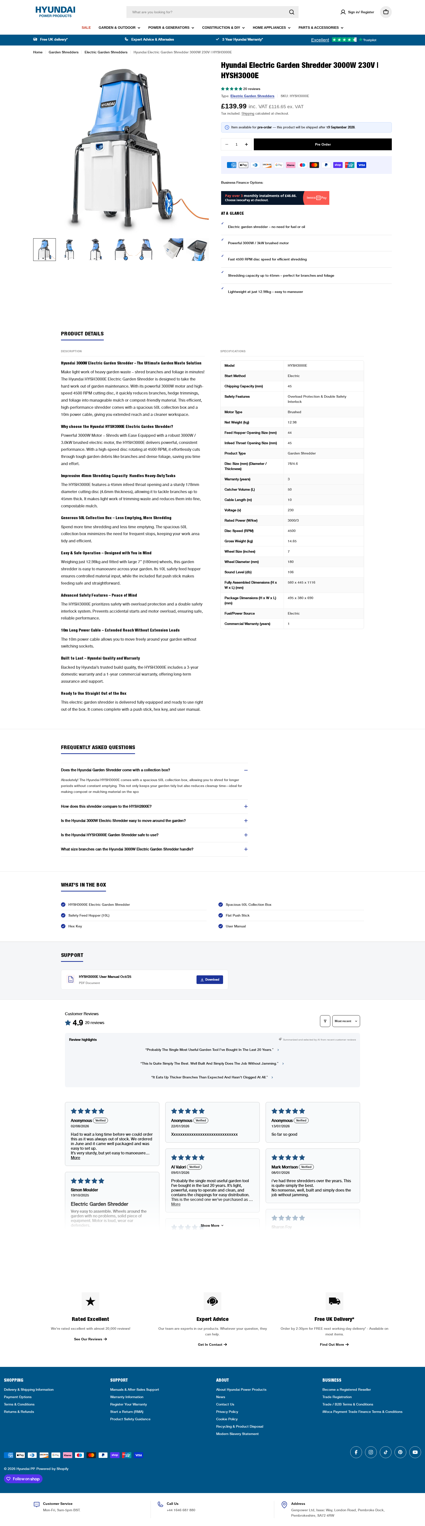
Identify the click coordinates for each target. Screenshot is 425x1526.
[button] (232, 89)
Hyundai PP (25, 1469)
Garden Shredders (63, 52)
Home (38, 52)
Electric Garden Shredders (106, 52)
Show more (210, 1225)
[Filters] (325, 1021)
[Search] (292, 12)
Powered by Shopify (52, 1469)
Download (212, 979)
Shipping (248, 113)
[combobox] (212, 12)
